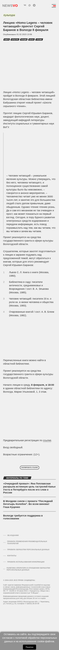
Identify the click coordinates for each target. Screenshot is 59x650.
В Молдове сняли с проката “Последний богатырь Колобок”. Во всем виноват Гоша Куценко (28, 504)
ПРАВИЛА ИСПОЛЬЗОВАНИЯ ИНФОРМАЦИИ (25, 562)
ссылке (47, 440)
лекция (24, 39)
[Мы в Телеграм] (34, 5)
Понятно (29, 647)
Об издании (13, 535)
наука (31, 39)
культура (15, 39)
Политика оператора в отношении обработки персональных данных (28, 569)
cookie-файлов (45, 641)
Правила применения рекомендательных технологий (27, 542)
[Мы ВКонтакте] (24, 5)
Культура (9, 15)
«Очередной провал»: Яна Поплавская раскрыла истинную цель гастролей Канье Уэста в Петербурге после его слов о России (29, 488)
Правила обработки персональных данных (28, 550)
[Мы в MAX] (29, 5)
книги (6, 39)
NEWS (10, 5)
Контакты (11, 556)
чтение (39, 39)
